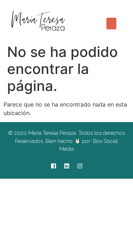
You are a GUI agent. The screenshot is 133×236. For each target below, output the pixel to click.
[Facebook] (53, 166)
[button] (111, 23)
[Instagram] (79, 166)
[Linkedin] (66, 166)
